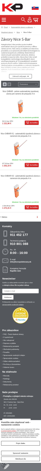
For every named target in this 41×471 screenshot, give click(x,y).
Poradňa (6, 352)
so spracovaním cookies (8, 431)
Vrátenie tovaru (8, 367)
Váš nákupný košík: (35, 20)
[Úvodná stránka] (12, 8)
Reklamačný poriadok (11, 346)
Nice (18, 32)
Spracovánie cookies (10, 358)
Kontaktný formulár (18, 269)
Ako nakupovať (8, 340)
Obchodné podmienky (11, 349)
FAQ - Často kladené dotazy (13, 334)
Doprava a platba (9, 343)
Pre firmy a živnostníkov (11, 364)
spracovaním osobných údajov (13, 304)
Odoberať (8, 297)
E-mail (20, 260)
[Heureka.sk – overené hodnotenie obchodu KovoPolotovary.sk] (20, 315)
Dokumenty (7, 382)
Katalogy (6, 379)
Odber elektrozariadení (11, 361)
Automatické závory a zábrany (22, 27)
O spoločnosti (8, 337)
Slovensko (33, 7)
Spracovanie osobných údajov (14, 355)
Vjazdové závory (7, 32)
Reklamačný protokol (10, 385)
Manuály (6, 376)
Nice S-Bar (27, 32)
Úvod (6, 27)
